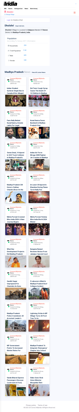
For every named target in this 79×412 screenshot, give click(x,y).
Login (9, 20)
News (26, 8)
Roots (10, 8)
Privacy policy (31, 405)
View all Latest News (38, 72)
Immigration (18, 8)
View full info (19, 26)
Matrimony (33, 8)
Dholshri (9, 12)
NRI (5, 8)
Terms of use (42, 405)
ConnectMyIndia (15, 78)
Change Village (9, 14)
